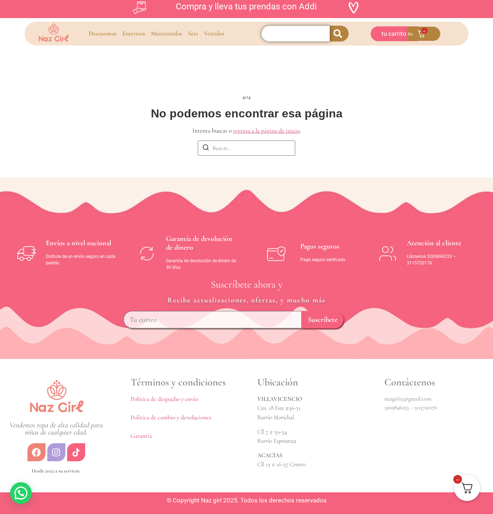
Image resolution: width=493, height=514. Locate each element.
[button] (21, 493)
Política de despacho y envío (164, 399)
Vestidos (214, 33)
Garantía (141, 436)
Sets (193, 33)
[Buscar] (205, 148)
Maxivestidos (166, 33)
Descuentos (103, 33)
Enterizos (133, 33)
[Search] (339, 34)
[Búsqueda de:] (246, 148)
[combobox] (295, 34)
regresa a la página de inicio (266, 130)
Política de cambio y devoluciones (171, 417)
